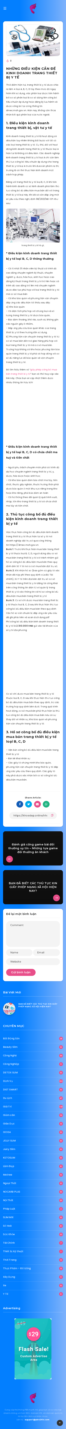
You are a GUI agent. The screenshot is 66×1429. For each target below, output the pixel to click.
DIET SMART (10, 1089)
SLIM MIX (8, 1217)
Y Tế (5, 1294)
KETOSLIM (9, 1157)
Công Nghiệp (11, 1064)
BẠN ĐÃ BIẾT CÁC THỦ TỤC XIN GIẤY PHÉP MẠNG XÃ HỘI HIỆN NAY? (37, 1005)
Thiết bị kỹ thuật (13, 1251)
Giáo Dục (9, 1123)
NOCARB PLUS (11, 1191)
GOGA (7, 1132)
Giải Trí (7, 1106)
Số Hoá (7, 1226)
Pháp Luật (9, 1208)
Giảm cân (9, 1115)
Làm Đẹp (8, 1166)
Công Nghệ (10, 1055)
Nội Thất (8, 1200)
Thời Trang (9, 1260)
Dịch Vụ (8, 1081)
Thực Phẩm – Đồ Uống (17, 1268)
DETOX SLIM (10, 1072)
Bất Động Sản (11, 1038)
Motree (7, 1174)
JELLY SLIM (9, 1140)
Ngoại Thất (9, 1183)
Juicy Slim (9, 1149)
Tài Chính (9, 1243)
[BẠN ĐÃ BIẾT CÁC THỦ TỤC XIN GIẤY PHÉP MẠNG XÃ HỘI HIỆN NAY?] (9, 1009)
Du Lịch (7, 1098)
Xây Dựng (9, 1277)
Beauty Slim (10, 1047)
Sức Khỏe (9, 1234)
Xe (4, 1285)
